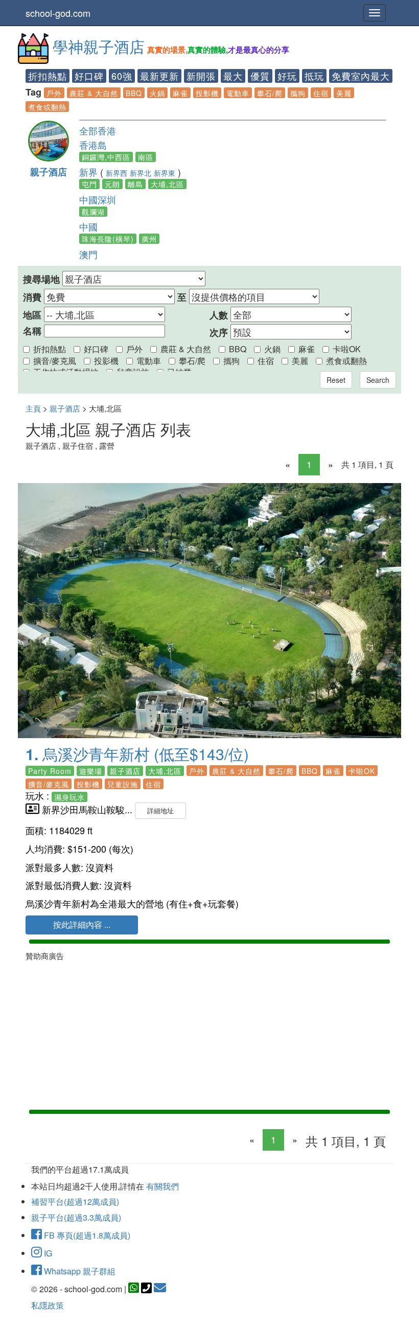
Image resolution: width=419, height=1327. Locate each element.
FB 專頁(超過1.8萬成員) (86, 1235)
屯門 (89, 184)
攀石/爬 (270, 93)
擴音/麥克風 (54, 360)
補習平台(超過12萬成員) (75, 1201)
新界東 (164, 173)
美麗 (344, 93)
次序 (219, 332)
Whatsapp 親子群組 (78, 1271)
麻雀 (180, 93)
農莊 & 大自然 (93, 93)
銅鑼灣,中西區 (106, 157)
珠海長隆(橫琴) (108, 239)
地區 (32, 315)
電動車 (237, 93)
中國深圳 (97, 199)
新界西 (116, 173)
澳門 (88, 254)
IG (47, 1253)
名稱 (32, 331)
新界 (88, 171)
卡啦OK (347, 349)
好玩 (287, 75)
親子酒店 (48, 171)
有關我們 (162, 1186)
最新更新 (159, 75)
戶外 (54, 93)
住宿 (321, 93)
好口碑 (89, 75)
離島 (135, 184)
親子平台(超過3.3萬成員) (76, 1217)
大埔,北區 (167, 184)
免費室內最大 (361, 75)
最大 (233, 75)
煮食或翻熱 (47, 107)
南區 (145, 157)
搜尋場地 (41, 279)
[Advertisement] (209, 1033)
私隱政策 (47, 1305)
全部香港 (97, 130)
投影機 (207, 93)
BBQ (134, 93)
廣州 (149, 239)
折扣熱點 (47, 75)
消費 (32, 297)
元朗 (112, 184)
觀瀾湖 (93, 212)
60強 (121, 75)
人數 (219, 315)
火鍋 (157, 93)
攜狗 (298, 93)
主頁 (33, 408)
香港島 (93, 144)
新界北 (140, 173)
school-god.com (58, 12)
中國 (88, 226)
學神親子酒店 (99, 46)
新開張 (201, 75)
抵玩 (314, 75)
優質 (260, 75)
